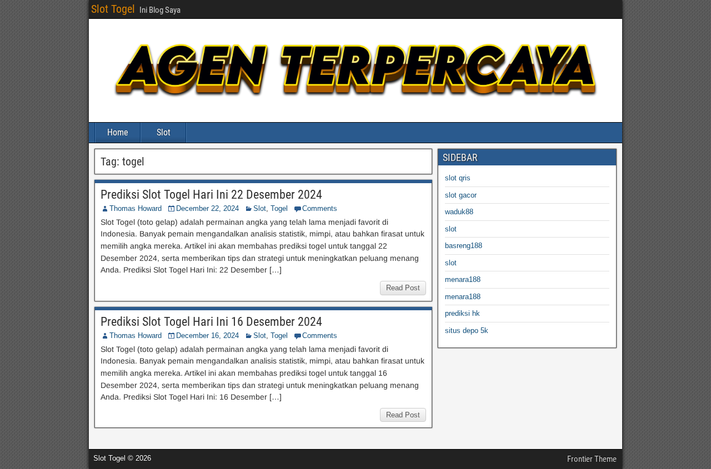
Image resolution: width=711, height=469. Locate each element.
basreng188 (463, 245)
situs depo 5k (466, 330)
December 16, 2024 (207, 335)
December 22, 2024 (207, 208)
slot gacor (461, 195)
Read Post (403, 288)
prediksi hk (462, 313)
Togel (279, 208)
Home (117, 132)
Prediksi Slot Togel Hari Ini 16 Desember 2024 (211, 322)
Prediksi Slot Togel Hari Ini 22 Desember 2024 (211, 194)
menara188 (462, 279)
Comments (319, 208)
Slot (164, 132)
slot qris (457, 178)
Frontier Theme (592, 459)
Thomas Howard (135, 208)
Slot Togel (113, 9)
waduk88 (459, 212)
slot (451, 229)
